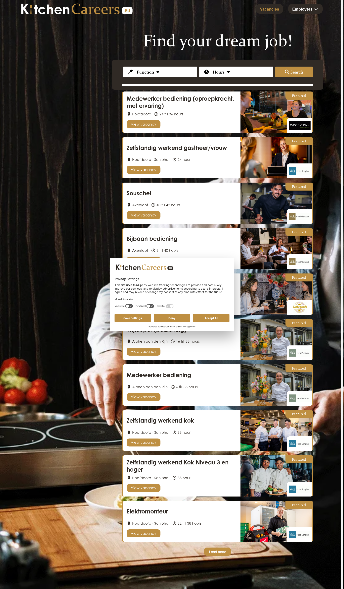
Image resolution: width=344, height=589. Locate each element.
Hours (219, 72)
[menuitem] (269, 9)
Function (145, 72)
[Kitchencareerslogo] (77, 9)
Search (296, 72)
